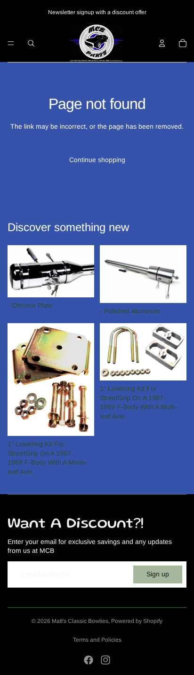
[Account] (162, 43)
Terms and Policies (97, 639)
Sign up (157, 574)
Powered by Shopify (136, 621)
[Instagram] (105, 660)
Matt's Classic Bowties (80, 621)
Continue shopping (97, 159)
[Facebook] (88, 660)
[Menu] (11, 43)
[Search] (31, 43)
